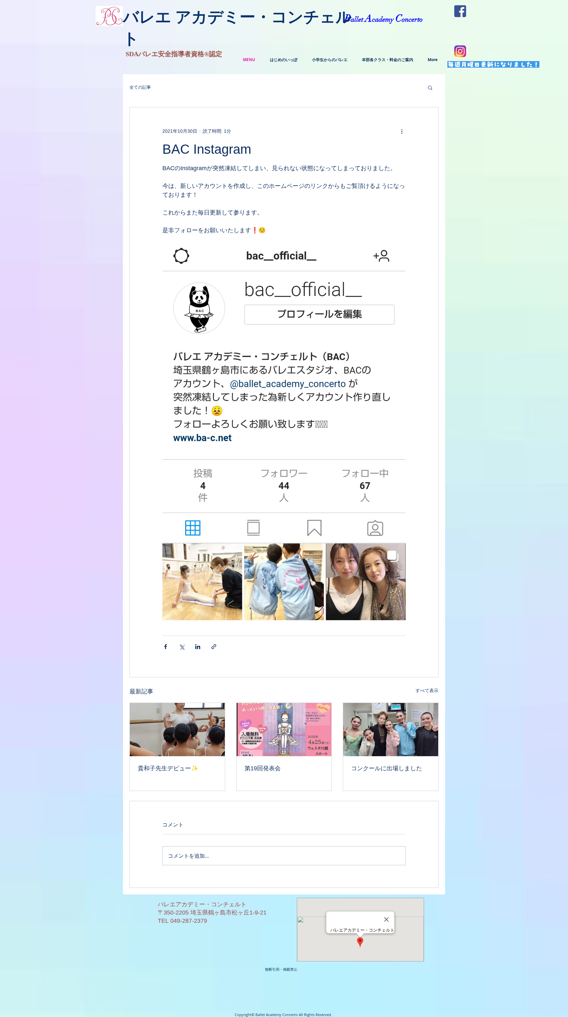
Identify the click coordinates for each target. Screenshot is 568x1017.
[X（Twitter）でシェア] (181, 647)
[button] (430, 87)
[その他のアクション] (402, 131)
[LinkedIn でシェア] (198, 647)
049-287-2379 (188, 920)
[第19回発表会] (284, 729)
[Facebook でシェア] (165, 647)
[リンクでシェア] (214, 647)
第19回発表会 (263, 768)
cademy (383, 19)
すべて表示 (426, 690)
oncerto (412, 19)
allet (358, 19)
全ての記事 (140, 87)
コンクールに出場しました (386, 768)
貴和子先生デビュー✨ (168, 768)
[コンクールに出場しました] (390, 729)
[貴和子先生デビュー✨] (177, 729)
